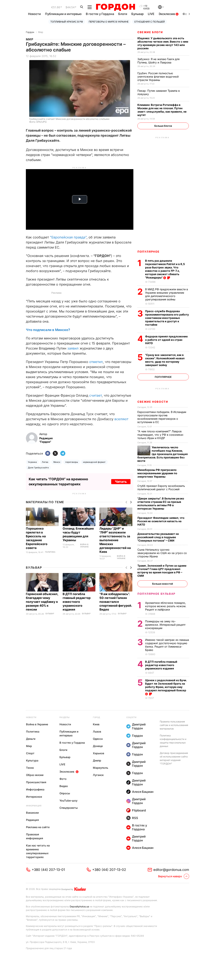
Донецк (98, 746)
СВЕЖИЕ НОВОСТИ (152, 401)
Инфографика (35, 789)
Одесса (98, 738)
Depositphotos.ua (79, 906)
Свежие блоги (150, 32)
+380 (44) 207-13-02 (109, 870)
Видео (63, 786)
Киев (96, 724)
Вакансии (32, 812)
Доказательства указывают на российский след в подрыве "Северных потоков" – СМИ (158, 537)
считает (95, 395)
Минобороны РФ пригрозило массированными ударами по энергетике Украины (157, 473)
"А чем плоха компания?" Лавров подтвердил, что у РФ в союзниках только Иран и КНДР (160, 435)
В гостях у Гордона (100, 14)
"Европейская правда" (68, 237)
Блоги (122, 14)
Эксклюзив (167, 14)
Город (96, 717)
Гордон (30, 32)
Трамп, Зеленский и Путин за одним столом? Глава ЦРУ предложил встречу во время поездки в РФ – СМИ (161, 570)
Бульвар (137, 14)
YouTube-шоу (68, 800)
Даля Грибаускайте (38, 467)
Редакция (32, 820)
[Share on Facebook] (47, 453)
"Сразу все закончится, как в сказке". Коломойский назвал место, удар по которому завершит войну (165, 360)
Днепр (97, 760)
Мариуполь (100, 767)
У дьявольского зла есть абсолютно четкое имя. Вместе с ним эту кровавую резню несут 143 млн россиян (162, 43)
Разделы (64, 717)
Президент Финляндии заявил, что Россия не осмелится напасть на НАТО (160, 521)
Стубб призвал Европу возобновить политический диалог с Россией (161, 487)
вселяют (121, 419)
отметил (96, 362)
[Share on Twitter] (55, 453)
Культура (32, 760)
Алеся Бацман (143, 791)
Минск (56, 462)
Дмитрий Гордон (139, 726)
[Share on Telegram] (62, 453)
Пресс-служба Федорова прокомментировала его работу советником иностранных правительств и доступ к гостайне (167, 317)
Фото (63, 778)
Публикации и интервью (63, 14)
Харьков (98, 753)
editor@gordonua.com (171, 870)
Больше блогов (163, 125)
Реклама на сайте (38, 827)
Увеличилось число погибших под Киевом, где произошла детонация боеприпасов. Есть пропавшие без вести (162, 454)
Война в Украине (84, 545)
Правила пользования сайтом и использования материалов (174, 725)
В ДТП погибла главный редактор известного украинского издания (77, 601)
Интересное (34, 796)
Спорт (30, 753)
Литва (45, 462)
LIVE (151, 14)
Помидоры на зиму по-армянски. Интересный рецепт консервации (165, 625)
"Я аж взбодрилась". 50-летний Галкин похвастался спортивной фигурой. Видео (115, 601)
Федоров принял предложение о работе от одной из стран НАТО (166, 340)
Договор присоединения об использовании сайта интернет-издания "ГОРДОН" (174, 758)
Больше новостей (162, 583)
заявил (73, 348)
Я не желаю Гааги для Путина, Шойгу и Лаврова (158, 60)
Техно (30, 767)
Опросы (64, 793)
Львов (97, 731)
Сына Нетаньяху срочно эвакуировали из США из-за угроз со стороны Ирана (162, 553)
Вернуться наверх (170, 876)
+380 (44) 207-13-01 (48, 870)
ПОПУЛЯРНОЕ (148, 251)
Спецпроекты (68, 807)
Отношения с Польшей (149, 21)
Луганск (98, 775)
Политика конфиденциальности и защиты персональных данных (173, 741)
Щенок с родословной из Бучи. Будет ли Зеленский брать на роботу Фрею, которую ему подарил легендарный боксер (166, 685)
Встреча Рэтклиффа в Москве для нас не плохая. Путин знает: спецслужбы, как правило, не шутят (162, 110)
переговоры (71, 462)
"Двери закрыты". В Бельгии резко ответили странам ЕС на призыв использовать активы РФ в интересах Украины (160, 503)
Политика (50, 552)
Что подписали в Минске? (48, 330)
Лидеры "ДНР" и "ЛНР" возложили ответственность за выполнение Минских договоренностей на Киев (115, 540)
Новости (34, 14)
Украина (32, 462)
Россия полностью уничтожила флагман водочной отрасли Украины (158, 77)
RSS (135, 818)
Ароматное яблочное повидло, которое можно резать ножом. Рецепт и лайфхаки (165, 606)
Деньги (30, 738)
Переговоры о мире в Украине (108, 21)
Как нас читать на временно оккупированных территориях (38, 851)
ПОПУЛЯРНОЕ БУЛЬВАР (156, 593)
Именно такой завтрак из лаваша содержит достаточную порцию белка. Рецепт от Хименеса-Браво (167, 645)
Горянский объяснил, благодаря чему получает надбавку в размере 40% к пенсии (42, 601)
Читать (121, 482)
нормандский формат (94, 462)
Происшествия (36, 782)
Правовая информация (34, 836)
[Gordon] (115, 7)
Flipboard (139, 810)
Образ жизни (35, 775)
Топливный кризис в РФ (66, 21)
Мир (40, 32)
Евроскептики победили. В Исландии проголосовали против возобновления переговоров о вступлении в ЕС (161, 417)
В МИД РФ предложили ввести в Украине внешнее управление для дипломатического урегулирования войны (166, 294)
